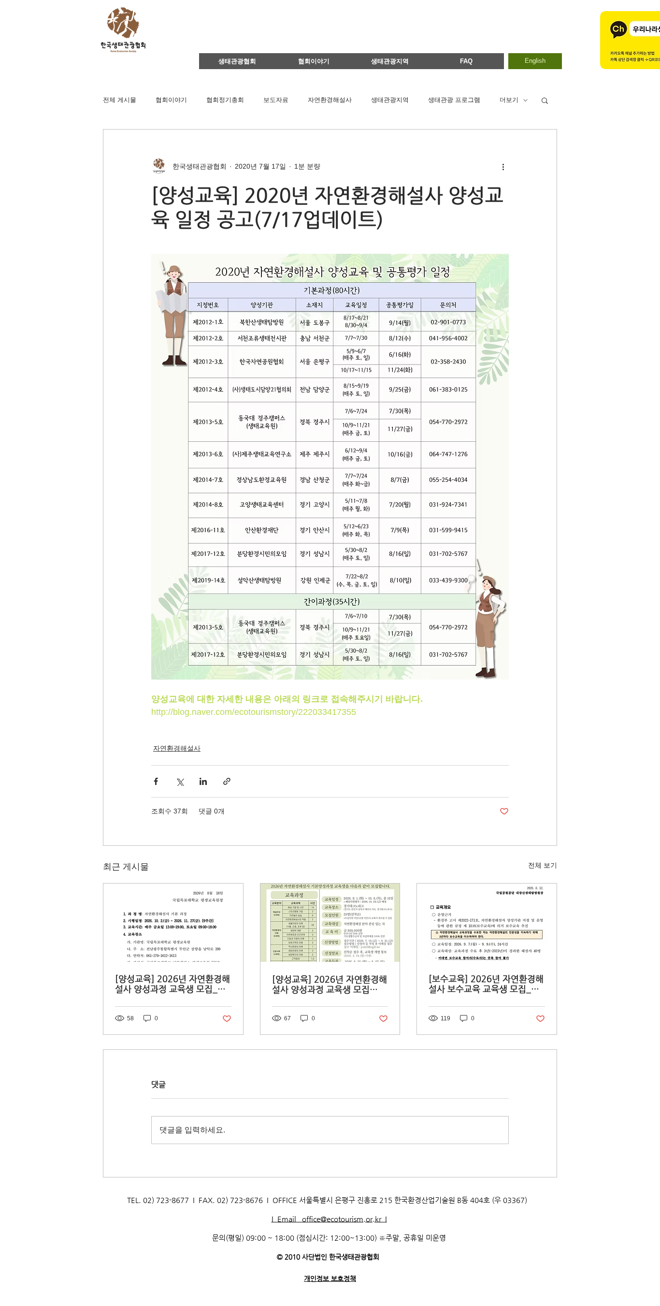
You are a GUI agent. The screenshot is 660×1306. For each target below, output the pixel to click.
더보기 (509, 99)
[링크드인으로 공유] (203, 781)
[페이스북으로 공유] (155, 781)
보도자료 (275, 99)
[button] (544, 100)
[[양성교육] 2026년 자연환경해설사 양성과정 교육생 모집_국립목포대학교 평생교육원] (173, 923)
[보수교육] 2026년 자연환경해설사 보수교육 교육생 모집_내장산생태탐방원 (486, 983)
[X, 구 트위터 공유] (179, 781)
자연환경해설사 (330, 99)
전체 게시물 (119, 99)
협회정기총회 (225, 99)
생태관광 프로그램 (454, 99)
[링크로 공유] (226, 781)
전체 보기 (542, 865)
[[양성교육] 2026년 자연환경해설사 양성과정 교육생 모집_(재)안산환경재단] (330, 923)
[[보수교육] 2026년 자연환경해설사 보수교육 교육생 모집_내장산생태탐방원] (487, 923)
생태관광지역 (390, 99)
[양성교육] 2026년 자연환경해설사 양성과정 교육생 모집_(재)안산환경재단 (329, 984)
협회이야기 (171, 99)
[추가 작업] (503, 166)
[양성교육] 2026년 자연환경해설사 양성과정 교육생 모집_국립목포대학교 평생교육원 (172, 983)
